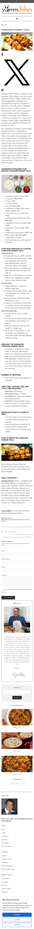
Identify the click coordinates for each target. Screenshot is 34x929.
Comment (4, 575)
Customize (17, 920)
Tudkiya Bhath (5, 878)
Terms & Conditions (6, 846)
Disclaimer (4, 839)
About (3, 829)
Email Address (5, 559)
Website (3, 567)
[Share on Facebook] (2, 56)
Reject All (17, 925)
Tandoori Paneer (7, 481)
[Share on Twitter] (17, 87)
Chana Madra (4, 882)
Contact (3, 833)
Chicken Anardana (6, 888)
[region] (17, 913)
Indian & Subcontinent (13, 519)
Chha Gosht (4, 892)
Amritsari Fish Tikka (10, 531)
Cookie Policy (5, 836)
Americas (3, 855)
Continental (4, 862)
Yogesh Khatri (8, 518)
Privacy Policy (5, 843)
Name (3, 551)
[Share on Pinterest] (2, 91)
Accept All (17, 914)
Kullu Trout (4, 885)
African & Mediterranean (8, 869)
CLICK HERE (6, 511)
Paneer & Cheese (21, 519)
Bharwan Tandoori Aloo (22, 534)
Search (17, 697)
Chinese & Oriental (6, 859)
